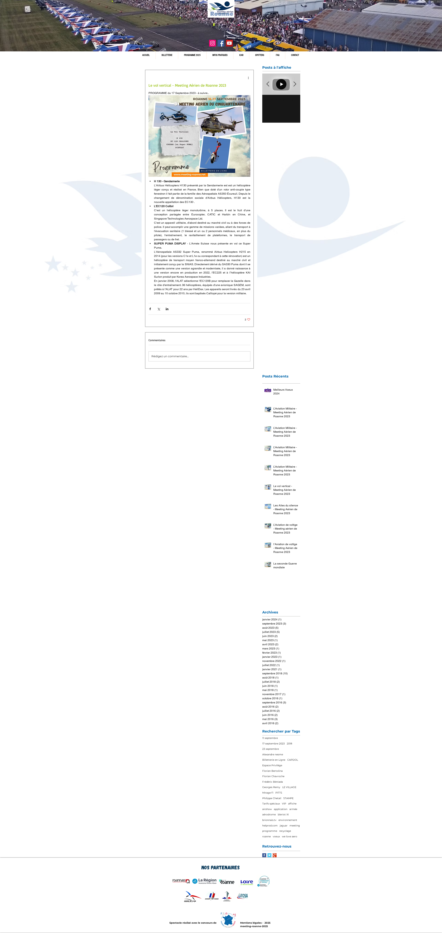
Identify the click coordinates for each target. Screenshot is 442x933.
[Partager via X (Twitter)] (158, 309)
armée (293, 809)
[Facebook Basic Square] (264, 855)
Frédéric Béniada (272, 781)
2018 (289, 743)
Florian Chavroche (273, 776)
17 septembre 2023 (273, 743)
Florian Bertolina (272, 770)
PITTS (278, 792)
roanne (266, 836)
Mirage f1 (267, 792)
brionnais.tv (269, 820)
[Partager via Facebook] (150, 309)
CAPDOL (292, 759)
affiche (292, 803)
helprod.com (270, 825)
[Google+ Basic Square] (275, 855)
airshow (267, 809)
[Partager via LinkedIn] (167, 309)
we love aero (289, 836)
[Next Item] (294, 84)
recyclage (285, 830)
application (280, 809)
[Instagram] (212, 43)
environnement (287, 820)
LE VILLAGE (289, 787)
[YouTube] (229, 43)
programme (269, 830)
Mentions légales (251, 922)
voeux (276, 836)
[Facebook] (221, 43)
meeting (295, 825)
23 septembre (270, 748)
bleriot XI (283, 814)
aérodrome (269, 814)
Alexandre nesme (272, 754)
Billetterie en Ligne (273, 759)
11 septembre (270, 738)
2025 (267, 922)
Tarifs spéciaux (271, 803)
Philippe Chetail (271, 798)
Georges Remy (271, 787)
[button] (219, 55)
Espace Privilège (272, 765)
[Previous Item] (267, 84)
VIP (284, 803)
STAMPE (288, 798)
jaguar (283, 825)
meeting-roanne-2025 (254, 926)
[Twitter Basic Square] (269, 855)
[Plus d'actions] (248, 78)
